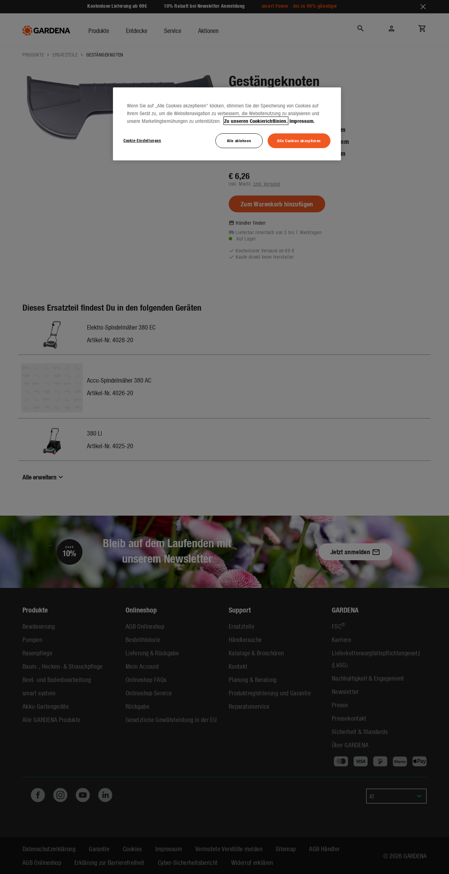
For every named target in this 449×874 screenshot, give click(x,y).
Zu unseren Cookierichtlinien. (256, 120)
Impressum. (302, 120)
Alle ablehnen (239, 140)
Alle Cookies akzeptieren (299, 140)
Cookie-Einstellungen (142, 140)
